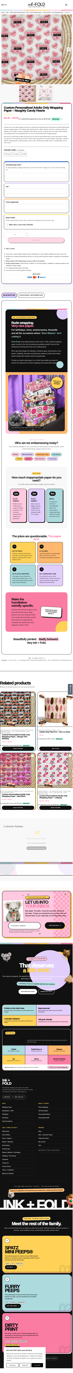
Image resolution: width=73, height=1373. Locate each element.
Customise (12, 1365)
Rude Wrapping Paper (36, 12)
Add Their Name (43, 1110)
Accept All (37, 1365)
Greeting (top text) (14, 165)
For (8, 187)
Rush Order (10, 218)
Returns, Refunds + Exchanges (11, 1152)
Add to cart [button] (55, 748)
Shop (7, 12)
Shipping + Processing (9, 1156)
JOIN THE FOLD (54, 925)
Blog (39, 1131)
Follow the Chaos (43, 1138)
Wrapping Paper (7, 1107)
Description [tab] (9, 295)
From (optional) (12, 202)
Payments (5, 1159)
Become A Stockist (7, 1173)
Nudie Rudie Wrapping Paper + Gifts (19, 12)
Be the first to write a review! (36, 848)
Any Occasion (52, 458)
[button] (69, 49)
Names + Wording (7, 1141)
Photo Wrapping (43, 1107)
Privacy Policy (6, 1166)
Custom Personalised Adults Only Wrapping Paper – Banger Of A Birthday (16, 737)
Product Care (6, 1149)
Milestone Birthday (27, 454)
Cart (39, 1145)
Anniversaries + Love (42, 454)
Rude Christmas (39, 458)
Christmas (5, 1117)
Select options (18, 748)
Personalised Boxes (44, 1114)
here (26, 268)
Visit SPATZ (10, 1267)
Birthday (15, 454)
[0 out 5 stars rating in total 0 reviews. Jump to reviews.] (8, 114)
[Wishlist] (32, 694)
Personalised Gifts (43, 1117)
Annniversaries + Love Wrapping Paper (53, 12)
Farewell (19, 458)
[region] (25, 1358)
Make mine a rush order (21, 224)
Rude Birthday (55, 660)
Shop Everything (7, 1121)
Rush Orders (6, 1145)
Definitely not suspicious (49, 1150)
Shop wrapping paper (28, 991)
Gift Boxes (5, 1114)
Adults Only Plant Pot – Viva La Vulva (54, 732)
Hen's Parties (56, 454)
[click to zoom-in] (36, 49)
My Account (41, 1141)
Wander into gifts (46, 991)
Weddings (28, 458)
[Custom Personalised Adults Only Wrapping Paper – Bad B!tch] (17, 770)
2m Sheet (16, 154)
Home (3, 12)
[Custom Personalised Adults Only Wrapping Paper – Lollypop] (55, 770)
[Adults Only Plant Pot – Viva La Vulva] (55, 709)
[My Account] (66, 5)
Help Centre (5, 1131)
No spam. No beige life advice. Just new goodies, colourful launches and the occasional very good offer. (24, 931)
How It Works (6, 1135)
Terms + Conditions (8, 1170)
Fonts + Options (7, 1138)
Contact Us (5, 1163)
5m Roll (24, 154)
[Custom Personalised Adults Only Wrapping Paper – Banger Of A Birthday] (17, 709)
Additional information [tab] (31, 295)
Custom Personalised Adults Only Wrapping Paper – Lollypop (53, 797)
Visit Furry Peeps (12, 1305)
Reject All (25, 1365)
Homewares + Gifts (7, 1110)
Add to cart (36, 240)
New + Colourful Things (45, 1135)
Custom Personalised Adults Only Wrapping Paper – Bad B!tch (16, 795)
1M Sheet (7, 154)
